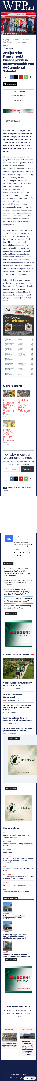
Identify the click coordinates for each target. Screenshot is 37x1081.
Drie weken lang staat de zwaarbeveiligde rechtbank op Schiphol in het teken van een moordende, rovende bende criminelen (27, 1048)
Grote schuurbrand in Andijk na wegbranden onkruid (18, 600)
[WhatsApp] (26, 77)
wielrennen (7, 490)
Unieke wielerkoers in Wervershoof (12, 696)
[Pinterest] (21, 77)
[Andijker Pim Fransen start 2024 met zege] (23, 393)
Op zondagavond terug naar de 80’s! (17, 885)
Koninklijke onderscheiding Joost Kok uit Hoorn (18, 845)
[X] (16, 77)
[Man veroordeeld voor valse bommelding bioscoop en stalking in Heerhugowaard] (7, 926)
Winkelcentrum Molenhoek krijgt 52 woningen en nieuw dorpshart (18, 582)
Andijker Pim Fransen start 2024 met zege (23, 406)
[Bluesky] (17, 555)
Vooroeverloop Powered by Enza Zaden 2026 (17, 684)
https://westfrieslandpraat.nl (21, 539)
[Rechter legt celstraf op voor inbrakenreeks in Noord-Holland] (7, 946)
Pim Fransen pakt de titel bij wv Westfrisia (9, 407)
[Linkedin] (20, 552)
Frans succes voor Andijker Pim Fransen (8, 435)
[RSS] (26, 552)
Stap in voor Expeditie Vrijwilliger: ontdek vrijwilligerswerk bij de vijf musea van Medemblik (17, 572)
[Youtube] (14, 555)
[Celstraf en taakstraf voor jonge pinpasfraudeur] (7, 907)
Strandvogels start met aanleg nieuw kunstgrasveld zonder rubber (17, 707)
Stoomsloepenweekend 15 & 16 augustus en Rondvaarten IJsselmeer (18, 878)
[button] (29, 1078)
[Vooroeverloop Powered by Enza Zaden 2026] (18, 668)
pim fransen (17, 487)
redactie (22, 91)
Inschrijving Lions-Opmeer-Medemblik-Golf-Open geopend (17, 719)
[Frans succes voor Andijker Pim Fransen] (9, 423)
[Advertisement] (18, 514)
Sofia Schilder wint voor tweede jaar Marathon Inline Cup (17, 729)
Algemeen (7, 833)
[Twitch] (21, 1078)
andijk (10, 487)
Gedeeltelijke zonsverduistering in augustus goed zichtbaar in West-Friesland (18, 591)
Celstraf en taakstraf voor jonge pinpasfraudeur (14, 917)
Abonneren (27, 469)
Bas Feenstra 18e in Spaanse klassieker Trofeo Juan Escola (9, 1045)
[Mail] (23, 552)
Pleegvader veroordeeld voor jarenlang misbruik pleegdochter (18, 836)
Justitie (6, 913)
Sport (6, 45)
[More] (30, 77)
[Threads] (20, 555)
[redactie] (13, 91)
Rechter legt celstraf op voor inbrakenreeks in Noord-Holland (16, 956)
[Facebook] (12, 77)
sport (29, 487)
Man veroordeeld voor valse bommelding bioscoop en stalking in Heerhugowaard (14, 936)
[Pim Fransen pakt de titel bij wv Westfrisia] (9, 393)
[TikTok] (16, 1078)
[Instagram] (17, 552)
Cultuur (6, 882)
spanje (24, 487)
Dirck (6, 580)
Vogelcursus (8, 852)
